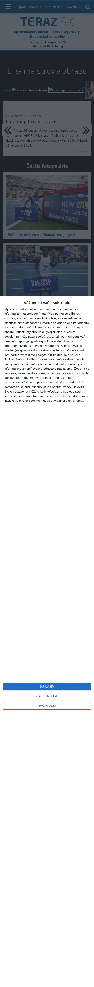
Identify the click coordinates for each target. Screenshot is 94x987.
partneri (24, 309)
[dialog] (47, 641)
